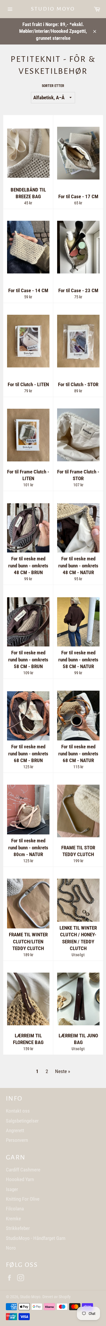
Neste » (62, 1071)
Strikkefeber (18, 1228)
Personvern (17, 1140)
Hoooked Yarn (20, 1179)
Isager (12, 1189)
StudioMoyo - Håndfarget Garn (35, 1238)
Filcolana (15, 1209)
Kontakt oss (18, 1111)
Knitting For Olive (22, 1199)
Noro (11, 1248)
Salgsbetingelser (22, 1121)
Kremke (13, 1218)
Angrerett (15, 1130)
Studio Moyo (53, 9)
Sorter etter (53, 86)
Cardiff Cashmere (23, 1170)
